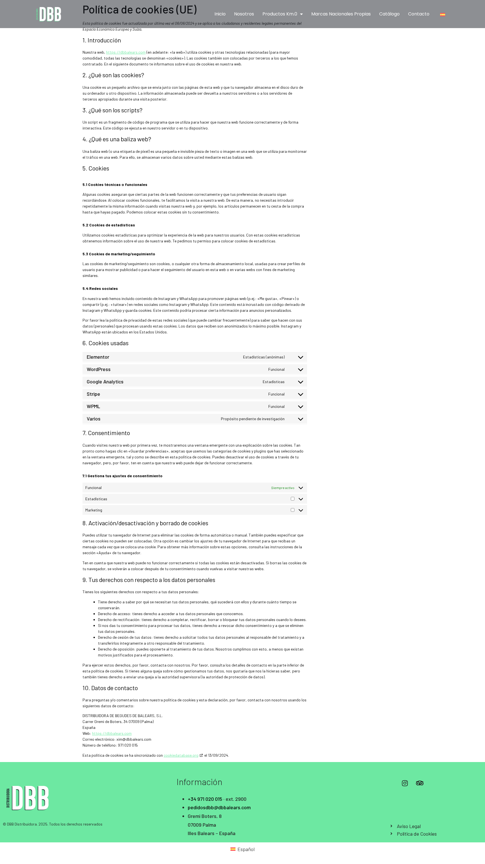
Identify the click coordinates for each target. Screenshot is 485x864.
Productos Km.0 (279, 14)
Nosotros (244, 14)
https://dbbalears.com (126, 52)
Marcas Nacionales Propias (341, 14)
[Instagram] (404, 783)
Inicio (220, 14)
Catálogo (389, 14)
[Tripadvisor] (419, 783)
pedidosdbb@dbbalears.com (219, 807)
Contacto (418, 14)
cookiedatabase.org (181, 755)
